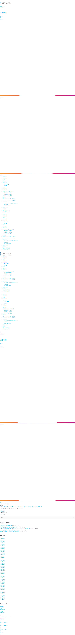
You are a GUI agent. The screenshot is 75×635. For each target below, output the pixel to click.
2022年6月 (2, 564)
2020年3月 (2, 588)
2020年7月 (2, 582)
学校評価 (6, 204)
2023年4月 (2, 559)
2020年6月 (2, 583)
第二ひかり (4, 626)
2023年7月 (2, 556)
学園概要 (5, 178)
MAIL (2, 19)
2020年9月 (2, 580)
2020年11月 (2, 579)
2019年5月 (2, 598)
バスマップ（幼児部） (7, 195)
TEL (1, 16)
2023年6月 (2, 557)
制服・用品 (5, 207)
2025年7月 (2, 544)
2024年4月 (2, 551)
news (2, 619)
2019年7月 (2, 595)
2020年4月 (2, 586)
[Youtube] (0, 627)
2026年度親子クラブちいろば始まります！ (9, 527)
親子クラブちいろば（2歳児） (9, 198)
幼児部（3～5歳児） (8, 192)
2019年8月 (2, 594)
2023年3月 (2, 560)
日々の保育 (6, 184)
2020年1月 (2, 589)
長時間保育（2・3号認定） (8, 191)
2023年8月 (2, 554)
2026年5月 (2, 538)
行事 (1, 608)
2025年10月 (2, 543)
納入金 (4, 197)
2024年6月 (2, 550)
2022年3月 (2, 569)
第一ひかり (4, 622)
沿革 (4, 179)
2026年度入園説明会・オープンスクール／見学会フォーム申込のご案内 (15, 528)
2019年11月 (2, 591)
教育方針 (5, 181)
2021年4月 (2, 575)
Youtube (3, 629)
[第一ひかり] (0, 620)
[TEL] (0, 14)
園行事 (5, 185)
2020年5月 (2, 585)
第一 (1, 97)
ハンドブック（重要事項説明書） (11, 203)
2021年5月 (2, 573)
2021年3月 (2, 576)
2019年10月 (2, 592)
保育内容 (5, 182)
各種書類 (5, 201)
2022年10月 (2, 561)
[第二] (37, 173)
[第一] (37, 95)
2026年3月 (2, 541)
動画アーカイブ (6, 211)
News (2, 6)
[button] (37, 614)
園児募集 (5, 176)
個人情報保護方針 (6, 210)
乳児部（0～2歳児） (8, 194)
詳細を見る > (3, 511)
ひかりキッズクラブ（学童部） (9, 200)
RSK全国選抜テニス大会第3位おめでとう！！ (10, 531)
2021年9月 (2, 572)
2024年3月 (2, 553)
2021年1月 (2, 577)
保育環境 (5, 188)
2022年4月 (2, 567)
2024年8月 (2, 548)
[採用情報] (3, 10)
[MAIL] (0, 17)
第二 (1, 175)
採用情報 (3, 12)
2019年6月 (2, 596)
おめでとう (2, 612)
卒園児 (4, 209)
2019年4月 (2, 599)
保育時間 (5, 190)
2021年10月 (2, 570)
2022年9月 (2, 563)
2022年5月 (2, 566)
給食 (4, 187)
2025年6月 (2, 545)
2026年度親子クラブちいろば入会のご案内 (9, 530)
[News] (0, 4)
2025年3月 (2, 547)
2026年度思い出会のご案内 (6, 525)
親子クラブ (2, 609)
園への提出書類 (7, 206)
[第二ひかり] (0, 624)
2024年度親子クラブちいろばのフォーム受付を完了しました (21, 507)
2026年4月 (2, 540)
